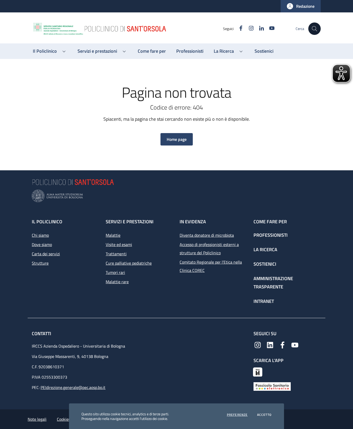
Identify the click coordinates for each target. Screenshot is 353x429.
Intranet (264, 301)
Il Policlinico (47, 221)
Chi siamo (40, 235)
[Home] (127, 28)
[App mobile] (258, 371)
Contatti (42, 333)
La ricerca (265, 249)
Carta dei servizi (46, 254)
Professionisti (271, 235)
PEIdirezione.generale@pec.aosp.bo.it (73, 387)
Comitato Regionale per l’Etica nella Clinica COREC (211, 266)
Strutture (40, 263)
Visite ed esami (119, 244)
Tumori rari (115, 272)
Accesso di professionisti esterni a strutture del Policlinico (209, 248)
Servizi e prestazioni (130, 221)
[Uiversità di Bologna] (176, 196)
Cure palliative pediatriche (129, 263)
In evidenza (193, 221)
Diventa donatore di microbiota (207, 235)
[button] (301, 6)
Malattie (113, 235)
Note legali (37, 419)
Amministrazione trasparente (273, 282)
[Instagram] (258, 344)
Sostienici (265, 264)
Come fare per (270, 221)
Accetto (264, 414)
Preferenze (237, 414)
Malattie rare (117, 282)
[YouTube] (295, 344)
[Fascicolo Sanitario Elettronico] (272, 386)
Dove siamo (42, 244)
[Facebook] (282, 344)
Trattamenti (116, 254)
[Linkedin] (270, 344)
